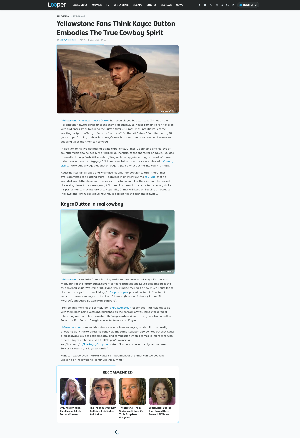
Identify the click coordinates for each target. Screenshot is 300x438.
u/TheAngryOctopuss (94, 344)
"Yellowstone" (70, 279)
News (179, 5)
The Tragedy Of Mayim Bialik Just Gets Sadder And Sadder (103, 411)
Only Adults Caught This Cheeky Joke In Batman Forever (70, 411)
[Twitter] (210, 6)
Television (63, 16)
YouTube (150, 177)
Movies (97, 5)
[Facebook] (199, 6)
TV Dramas (79, 16)
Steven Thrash (68, 39)
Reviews (166, 5)
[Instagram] (216, 6)
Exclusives (80, 5)
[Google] (227, 6)
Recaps (137, 5)
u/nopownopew (118, 292)
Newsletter (250, 5)
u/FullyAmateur (120, 308)
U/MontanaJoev (71, 327)
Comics (151, 5)
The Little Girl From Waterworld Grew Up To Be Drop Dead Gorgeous (131, 412)
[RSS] (233, 6)
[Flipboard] (221, 6)
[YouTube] (205, 6)
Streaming (121, 5)
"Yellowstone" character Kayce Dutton (85, 120)
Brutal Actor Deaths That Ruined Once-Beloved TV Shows (160, 411)
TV (107, 5)
